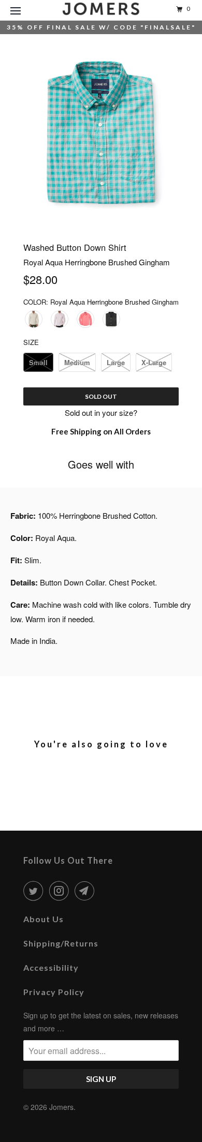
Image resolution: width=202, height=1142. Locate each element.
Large (116, 362)
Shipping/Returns (60, 943)
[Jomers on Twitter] (35, 890)
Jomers (61, 1107)
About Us (43, 919)
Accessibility (51, 967)
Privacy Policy (53, 992)
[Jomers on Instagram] (61, 890)
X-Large (153, 362)
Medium (77, 362)
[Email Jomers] (86, 890)
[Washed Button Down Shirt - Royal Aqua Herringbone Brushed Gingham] (101, 132)
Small (38, 362)
